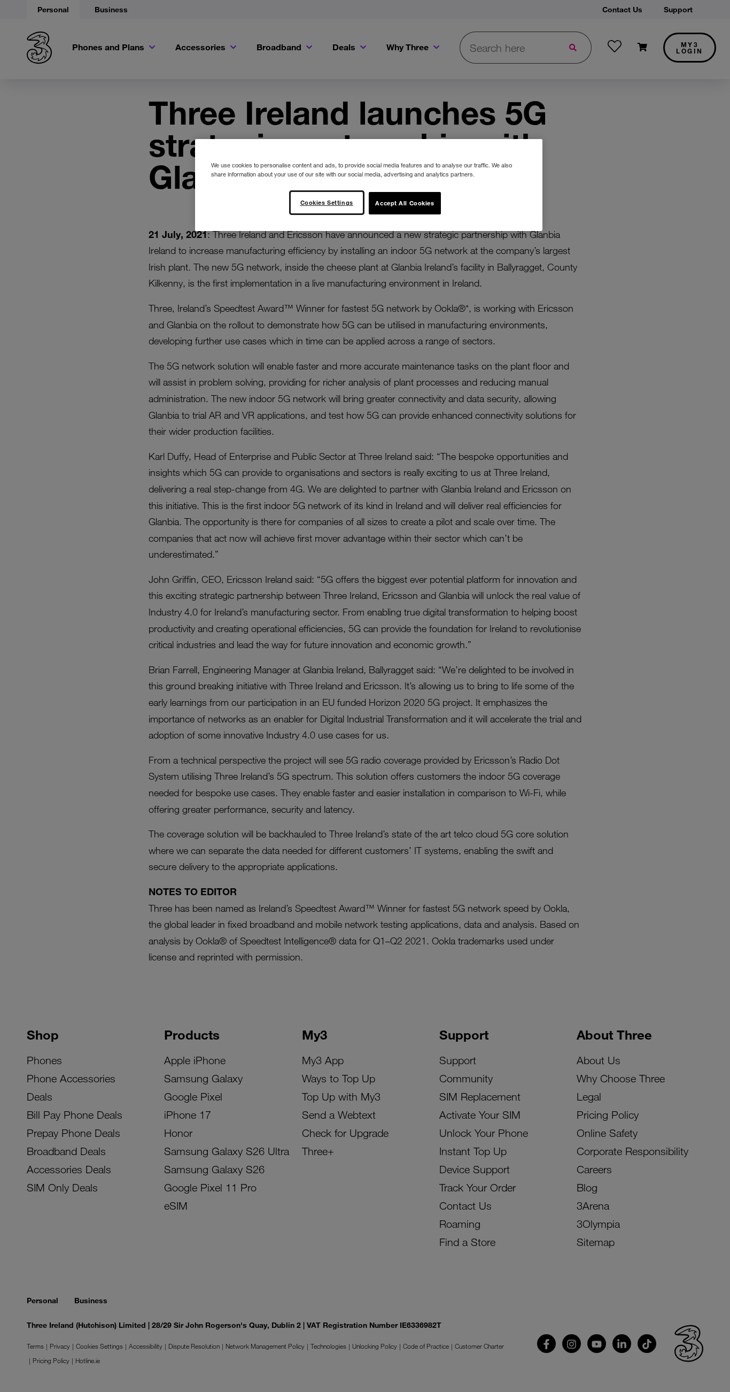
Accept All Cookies (404, 202)
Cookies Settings (326, 202)
